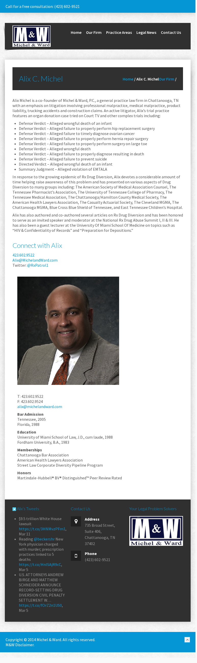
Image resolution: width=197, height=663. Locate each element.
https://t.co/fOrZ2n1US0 (40, 605)
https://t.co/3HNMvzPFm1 (42, 528)
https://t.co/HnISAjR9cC (40, 564)
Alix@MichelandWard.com (35, 260)
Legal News (146, 32)
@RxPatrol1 (37, 265)
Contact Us (171, 32)
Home (76, 32)
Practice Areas (119, 32)
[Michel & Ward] (31, 35)
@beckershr (44, 539)
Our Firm (94, 32)
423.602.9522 (23, 255)
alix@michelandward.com (39, 406)
